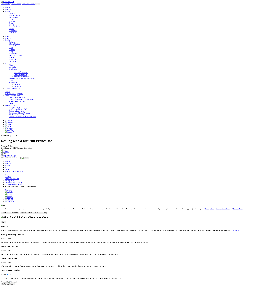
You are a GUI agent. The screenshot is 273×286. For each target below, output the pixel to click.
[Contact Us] (9, 132)
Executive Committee (21, 73)
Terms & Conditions (12, 179)
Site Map (8, 177)
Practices (8, 9)
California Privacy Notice (13, 184)
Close (3, 222)
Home (7, 175)
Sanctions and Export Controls (19, 113)
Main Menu (26, 4)
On (5, 275)
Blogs (11, 23)
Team (11, 103)
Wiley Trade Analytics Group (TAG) (21, 99)
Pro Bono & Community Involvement (22, 78)
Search (32, 4)
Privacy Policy (10, 181)
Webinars (12, 33)
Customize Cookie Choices (10, 212)
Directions (17, 86)
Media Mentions (14, 15)
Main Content (16, 4)
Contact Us (13, 82)
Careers (7, 92)
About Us (12, 67)
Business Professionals (21, 77)
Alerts (11, 19)
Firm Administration (20, 75)
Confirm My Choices (8, 284)
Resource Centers (11, 105)
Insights (7, 11)
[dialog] (136, 211)
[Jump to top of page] (8, 156)
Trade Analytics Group (12, 96)
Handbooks (13, 31)
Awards (12, 80)
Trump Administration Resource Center (22, 117)
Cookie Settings (6, 4)
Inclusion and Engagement (14, 94)
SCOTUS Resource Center (18, 115)
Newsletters (13, 25)
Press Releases (14, 17)
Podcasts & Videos (15, 27)
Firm (6, 63)
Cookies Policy (238, 209)
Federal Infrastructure (16, 111)
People (7, 8)
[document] (136, 250)
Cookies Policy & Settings (14, 182)
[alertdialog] (136, 250)
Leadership (13, 69)
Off (10, 275)
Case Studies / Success (17, 101)
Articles (12, 21)
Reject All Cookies (26, 212)
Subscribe (8, 88)
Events (11, 29)
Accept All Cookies (40, 212)
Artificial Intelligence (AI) (18, 109)
